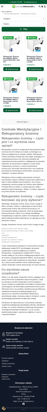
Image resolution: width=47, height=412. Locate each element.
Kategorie (6, 19)
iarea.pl (23, 409)
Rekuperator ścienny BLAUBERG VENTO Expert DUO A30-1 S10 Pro (11, 59)
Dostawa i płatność (8, 358)
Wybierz (6, 24)
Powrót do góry (23, 122)
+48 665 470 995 (29, 396)
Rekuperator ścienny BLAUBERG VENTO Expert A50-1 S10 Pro (34, 99)
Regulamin (5, 361)
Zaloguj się (5, 377)
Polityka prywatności (8, 363)
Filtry (23, 29)
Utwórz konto (6, 379)
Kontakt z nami (6, 366)
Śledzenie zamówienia (8, 374)
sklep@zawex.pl (28, 401)
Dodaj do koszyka (12, 69)
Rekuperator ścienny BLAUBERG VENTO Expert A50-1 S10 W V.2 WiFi (11, 100)
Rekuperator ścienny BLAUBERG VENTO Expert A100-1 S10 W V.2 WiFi (34, 59)
